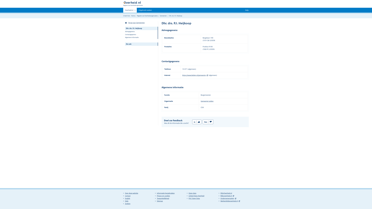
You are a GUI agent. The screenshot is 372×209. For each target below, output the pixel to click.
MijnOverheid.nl (226, 193)
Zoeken (127, 204)
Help (126, 201)
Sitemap (160, 201)
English (127, 198)
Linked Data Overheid (196, 196)
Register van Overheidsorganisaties (147, 16)
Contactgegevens (130, 34)
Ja (194, 122)
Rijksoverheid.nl (226, 196)
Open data (192, 193)
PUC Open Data (194, 198)
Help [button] (247, 10)
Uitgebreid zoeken (145, 10)
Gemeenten (163, 16)
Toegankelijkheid (163, 198)
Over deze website (131, 193)
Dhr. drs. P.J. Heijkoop (134, 28)
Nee (205, 122)
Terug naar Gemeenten (136, 23)
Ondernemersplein (227, 198)
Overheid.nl (129, 11)
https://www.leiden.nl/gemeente (194, 75)
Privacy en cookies (163, 196)
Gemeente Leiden (207, 101)
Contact (127, 196)
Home (133, 16)
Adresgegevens (130, 31)
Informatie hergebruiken (166, 193)
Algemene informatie (132, 37)
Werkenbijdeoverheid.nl (229, 201)
